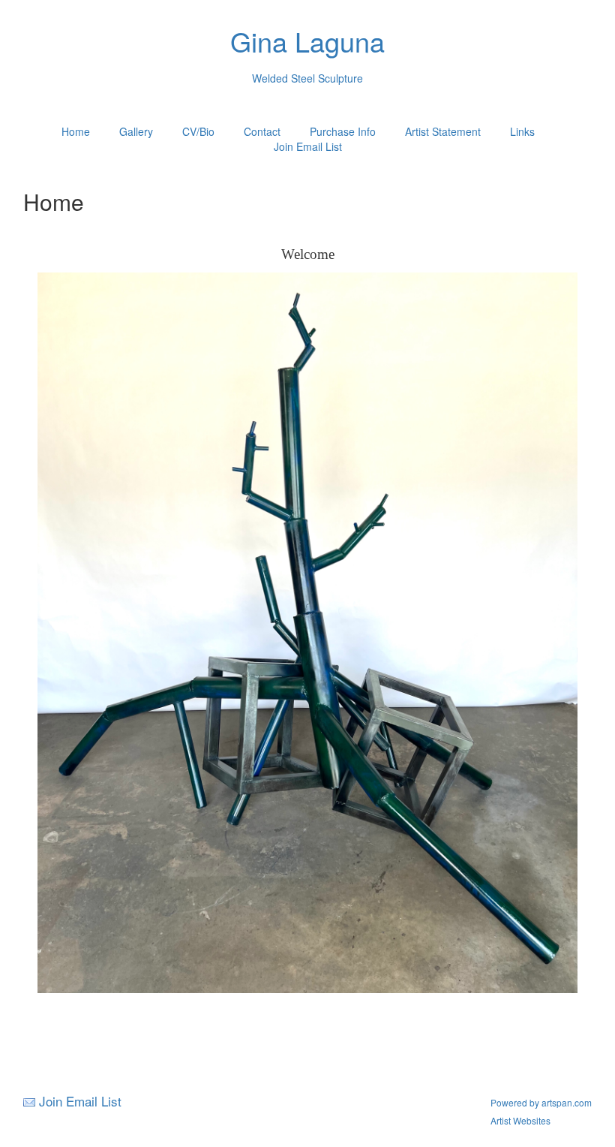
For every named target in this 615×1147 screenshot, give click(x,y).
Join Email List (308, 146)
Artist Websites (520, 1120)
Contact (262, 131)
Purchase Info (343, 131)
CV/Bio (198, 131)
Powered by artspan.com (541, 1102)
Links (522, 131)
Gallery (136, 131)
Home (76, 131)
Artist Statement (443, 131)
